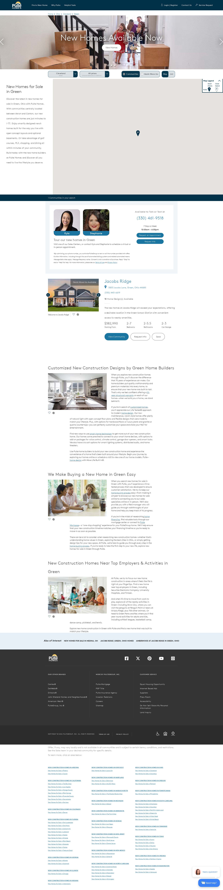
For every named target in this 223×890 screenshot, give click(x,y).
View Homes (112, 47)
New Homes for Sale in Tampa (57, 847)
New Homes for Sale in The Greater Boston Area (107, 794)
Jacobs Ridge (118, 281)
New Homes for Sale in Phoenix (58, 770)
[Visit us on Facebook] (126, 659)
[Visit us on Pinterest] (150, 659)
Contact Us (187, 5)
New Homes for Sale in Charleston (146, 804)
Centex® (52, 684)
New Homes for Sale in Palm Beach (59, 841)
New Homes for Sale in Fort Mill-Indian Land (149, 810)
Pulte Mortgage (103, 684)
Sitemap (99, 705)
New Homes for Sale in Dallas (144, 842)
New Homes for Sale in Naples (57, 835)
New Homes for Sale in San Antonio (146, 849)
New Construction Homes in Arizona (63, 767)
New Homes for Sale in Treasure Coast (60, 850)
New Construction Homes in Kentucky (108, 767)
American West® (55, 701)
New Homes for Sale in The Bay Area (59, 784)
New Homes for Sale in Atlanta (58, 860)
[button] (40, 5)
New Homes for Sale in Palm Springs (59, 793)
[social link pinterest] (78, 315)
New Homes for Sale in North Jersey (103, 840)
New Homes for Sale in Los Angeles (59, 787)
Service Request (206, 5)
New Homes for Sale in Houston (145, 846)
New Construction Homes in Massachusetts (110, 791)
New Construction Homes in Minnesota (108, 811)
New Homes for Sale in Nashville (145, 829)
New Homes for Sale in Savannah (58, 863)
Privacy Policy (122, 734)
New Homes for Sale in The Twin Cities (104, 814)
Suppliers (144, 693)
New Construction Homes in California (64, 780)
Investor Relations (104, 697)
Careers (99, 701)
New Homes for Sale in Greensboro (103, 873)
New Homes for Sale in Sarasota (58, 844)
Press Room (145, 697)
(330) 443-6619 (112, 292)
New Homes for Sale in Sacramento (59, 799)
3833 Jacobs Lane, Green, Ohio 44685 (127, 287)
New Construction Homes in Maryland (108, 777)
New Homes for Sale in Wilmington (103, 879)
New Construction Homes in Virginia (150, 856)
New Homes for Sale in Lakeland (58, 832)
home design (127, 413)
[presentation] (1, 42)
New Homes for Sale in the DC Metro (103, 784)
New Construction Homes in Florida (63, 819)
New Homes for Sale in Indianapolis (59, 884)
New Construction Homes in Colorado (64, 809)
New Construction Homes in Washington (152, 866)
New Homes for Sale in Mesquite (102, 827)
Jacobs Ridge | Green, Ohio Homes (117, 641)
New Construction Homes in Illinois (63, 870)
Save (158, 336)
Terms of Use (104, 734)
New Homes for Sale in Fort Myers (59, 825)
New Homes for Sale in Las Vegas (102, 824)
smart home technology (101, 433)
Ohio (58, 14)
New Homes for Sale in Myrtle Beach (147, 819)
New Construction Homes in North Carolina (110, 863)
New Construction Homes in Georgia (63, 857)
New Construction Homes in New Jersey (108, 834)
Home (50, 14)
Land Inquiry (145, 712)
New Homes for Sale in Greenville (146, 813)
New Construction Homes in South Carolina (154, 801)
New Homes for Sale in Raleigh (101, 876)
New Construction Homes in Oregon (150, 780)
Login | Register (171, 5)
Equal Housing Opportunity (152, 684)
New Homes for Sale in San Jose (58, 802)
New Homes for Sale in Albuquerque (103, 853)
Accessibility (145, 701)
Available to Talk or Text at (150, 212)
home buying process (121, 493)
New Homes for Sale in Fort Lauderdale (60, 822)
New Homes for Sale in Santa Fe (102, 856)
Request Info (140, 336)
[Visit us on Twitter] (138, 659)
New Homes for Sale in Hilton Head (146, 816)
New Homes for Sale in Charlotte (102, 870)
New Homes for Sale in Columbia (145, 807)
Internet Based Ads (148, 688)
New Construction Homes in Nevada (107, 821)
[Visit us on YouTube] (161, 659)
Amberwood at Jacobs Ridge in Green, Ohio (157, 641)
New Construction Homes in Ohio (149, 767)
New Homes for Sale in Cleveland (146, 770)
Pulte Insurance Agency (106, 693)
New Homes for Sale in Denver (57, 812)
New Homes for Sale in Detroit (101, 804)
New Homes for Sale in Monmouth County (105, 837)
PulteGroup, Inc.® (56, 705)
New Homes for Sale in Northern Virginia (148, 859)
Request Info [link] (150, 241)
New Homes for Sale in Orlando (58, 838)
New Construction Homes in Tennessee (151, 826)
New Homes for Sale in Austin (144, 839)
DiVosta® (52, 693)
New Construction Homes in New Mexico (108, 850)
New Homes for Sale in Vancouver (146, 872)
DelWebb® (53, 688)
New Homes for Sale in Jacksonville (59, 829)
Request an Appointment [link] (150, 235)
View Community (116, 336)
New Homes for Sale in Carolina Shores (104, 867)
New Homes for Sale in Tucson (57, 774)
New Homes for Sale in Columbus (146, 774)
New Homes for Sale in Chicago (58, 873)
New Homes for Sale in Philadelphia (146, 794)
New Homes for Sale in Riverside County (61, 796)
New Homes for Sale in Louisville (102, 770)
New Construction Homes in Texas (149, 836)
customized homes (139, 407)
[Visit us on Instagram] (173, 659)
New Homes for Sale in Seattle (145, 869)
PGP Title (100, 688)
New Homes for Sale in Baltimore (102, 780)
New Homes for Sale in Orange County (60, 790)
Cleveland (67, 14)
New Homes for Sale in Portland (145, 784)
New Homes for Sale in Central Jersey (104, 843)
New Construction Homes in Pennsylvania (152, 791)
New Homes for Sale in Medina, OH (81, 641)
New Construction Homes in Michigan (107, 801)
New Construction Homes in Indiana (63, 880)
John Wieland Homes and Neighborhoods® (67, 697)
